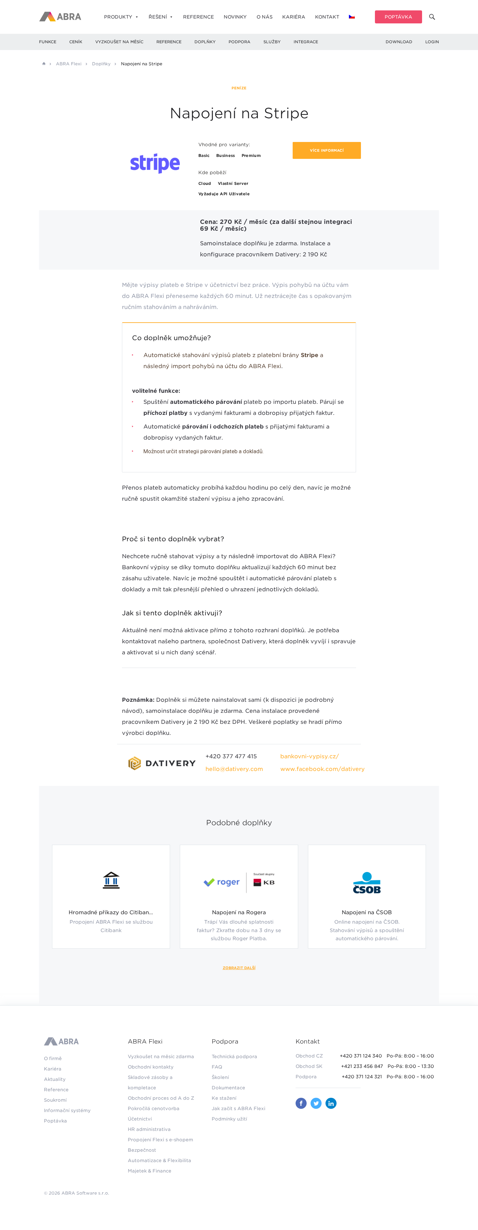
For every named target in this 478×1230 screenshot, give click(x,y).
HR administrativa (149, 1129)
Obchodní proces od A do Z (161, 1098)
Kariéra (293, 16)
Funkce (47, 41)
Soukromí (55, 1100)
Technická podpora (234, 1056)
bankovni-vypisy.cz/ (309, 756)
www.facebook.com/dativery (322, 769)
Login (432, 41)
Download (399, 41)
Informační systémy (67, 1110)
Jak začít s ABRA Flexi (238, 1108)
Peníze (239, 88)
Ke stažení (224, 1098)
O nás (264, 16)
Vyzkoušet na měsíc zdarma (161, 1056)
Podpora (239, 41)
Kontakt (327, 16)
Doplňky (205, 41)
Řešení (158, 16)
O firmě (53, 1058)
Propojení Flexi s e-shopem (160, 1139)
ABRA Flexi (69, 63)
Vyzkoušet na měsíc (119, 41)
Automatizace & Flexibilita (159, 1160)
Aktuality (55, 1079)
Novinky (235, 16)
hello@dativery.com (234, 769)
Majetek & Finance (149, 1170)
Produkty (118, 16)
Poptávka (398, 16)
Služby (272, 41)
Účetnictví (140, 1118)
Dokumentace (228, 1087)
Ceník (75, 41)
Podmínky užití (229, 1118)
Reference (198, 16)
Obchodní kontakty (151, 1067)
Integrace (306, 41)
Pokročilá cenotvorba (153, 1108)
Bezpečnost (142, 1150)
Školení (220, 1077)
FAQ (217, 1067)
